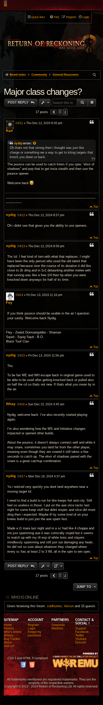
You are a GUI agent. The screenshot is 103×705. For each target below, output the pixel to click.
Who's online (12, 632)
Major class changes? (43, 92)
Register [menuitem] (71, 17)
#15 (22, 355)
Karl (9, 131)
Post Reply (19, 102)
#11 (20, 123)
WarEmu (57, 628)
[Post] (16, 123)
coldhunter (54, 606)
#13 (22, 246)
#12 (22, 215)
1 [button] (60, 112)
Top (95, 206)
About (8, 642)
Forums (9, 628)
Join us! (9, 646)
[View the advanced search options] (95, 75)
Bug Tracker (12, 639)
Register (33, 625)
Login (32, 628)
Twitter (79, 635)
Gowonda (58, 625)
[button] (53, 112)
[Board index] (51, 40)
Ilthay (11, 404)
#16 (22, 404)
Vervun (69, 606)
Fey (9, 302)
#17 (22, 476)
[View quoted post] (34, 143)
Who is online (25, 597)
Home (8, 625)
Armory (9, 635)
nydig (18, 143)
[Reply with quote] (91, 123)
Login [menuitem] (85, 17)
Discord (80, 642)
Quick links (38, 17)
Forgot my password (34, 633)
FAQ (56, 17)
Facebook (82, 632)
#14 (20, 295)
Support (80, 628)
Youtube (80, 639)
